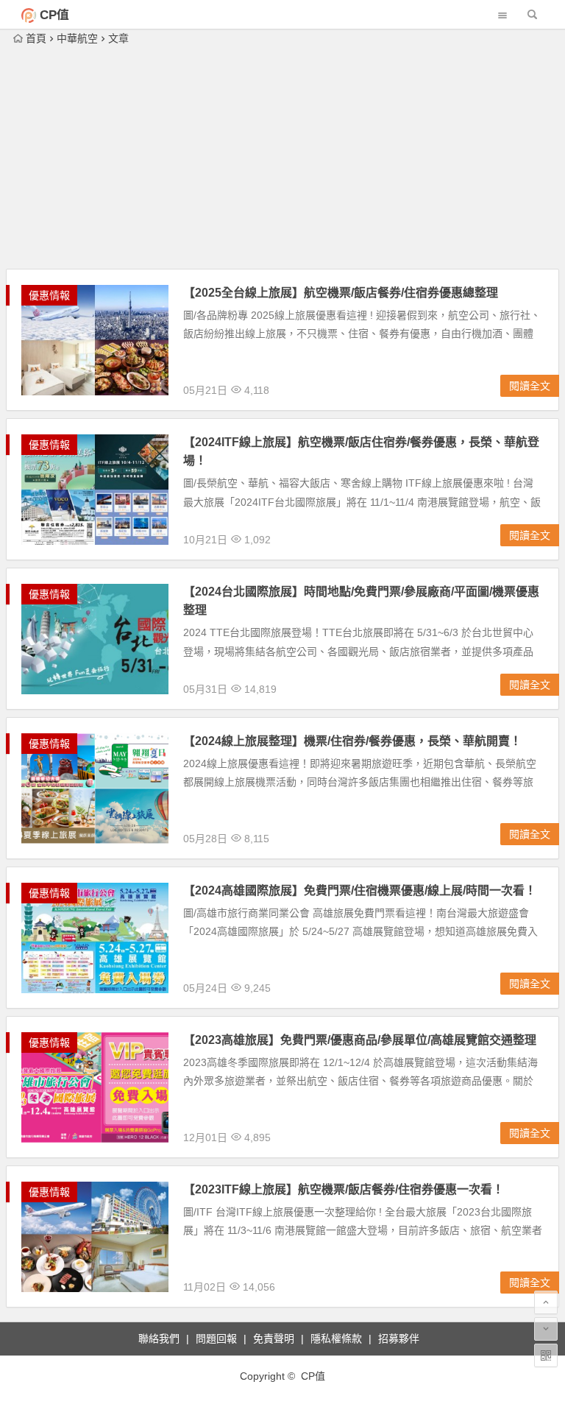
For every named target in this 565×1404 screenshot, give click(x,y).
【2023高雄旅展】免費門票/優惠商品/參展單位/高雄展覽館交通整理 (359, 1040)
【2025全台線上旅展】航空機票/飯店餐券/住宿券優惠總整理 (340, 292)
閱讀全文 (529, 386)
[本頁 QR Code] (546, 1355)
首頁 (36, 38)
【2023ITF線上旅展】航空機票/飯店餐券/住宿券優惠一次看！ (343, 1189)
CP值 (54, 15)
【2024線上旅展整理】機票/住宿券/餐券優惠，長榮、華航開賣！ (352, 741)
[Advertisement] (282, 158)
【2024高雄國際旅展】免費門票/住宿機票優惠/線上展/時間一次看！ (359, 890)
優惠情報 (49, 295)
